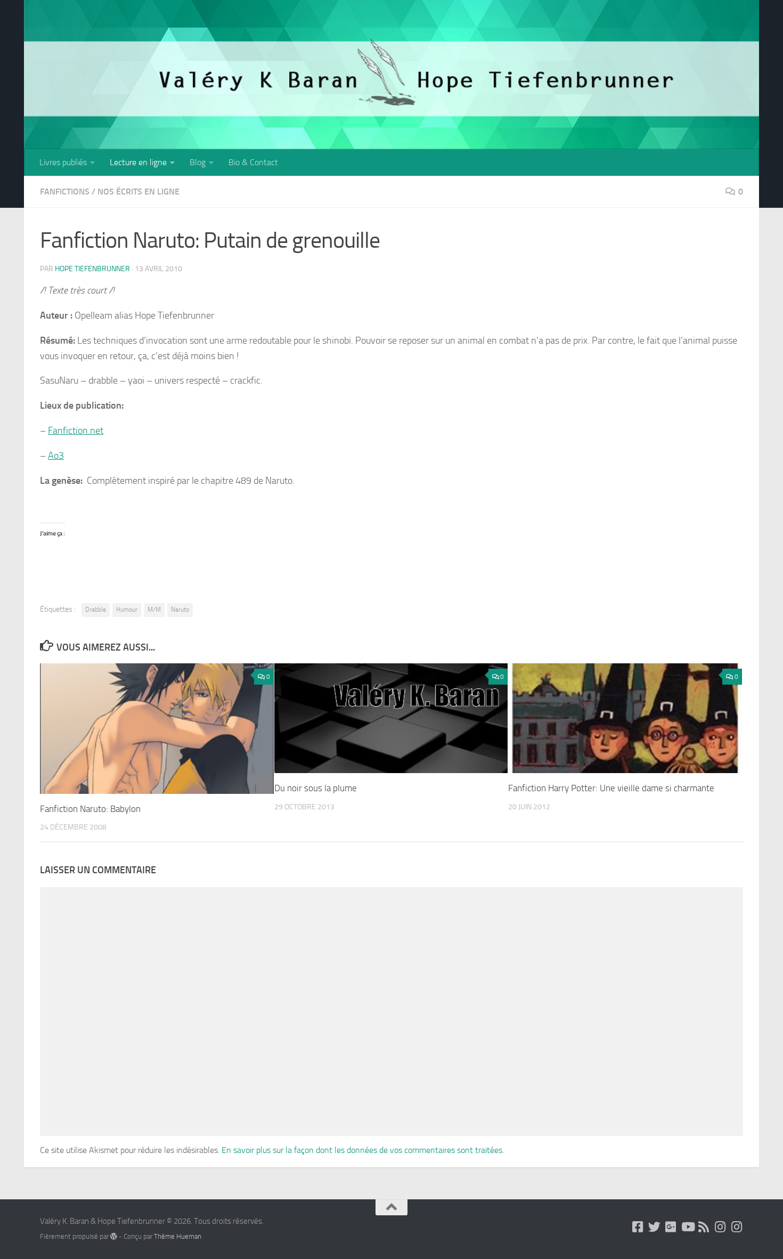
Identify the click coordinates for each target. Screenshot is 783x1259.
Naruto (180, 609)
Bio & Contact (253, 162)
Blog (198, 162)
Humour (126, 609)
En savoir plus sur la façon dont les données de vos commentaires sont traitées (362, 1150)
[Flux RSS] (704, 1227)
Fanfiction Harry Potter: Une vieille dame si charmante (611, 788)
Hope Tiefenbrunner (92, 268)
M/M (154, 609)
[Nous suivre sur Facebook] (638, 1227)
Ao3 (56, 455)
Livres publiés (63, 162)
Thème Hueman (177, 1236)
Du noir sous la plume (315, 788)
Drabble (95, 609)
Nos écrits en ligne (138, 191)
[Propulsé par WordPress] (113, 1236)
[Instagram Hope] (737, 1227)
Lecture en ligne (138, 162)
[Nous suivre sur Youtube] (687, 1227)
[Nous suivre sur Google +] (671, 1227)
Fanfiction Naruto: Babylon (90, 808)
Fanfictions (64, 191)
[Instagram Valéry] (720, 1227)
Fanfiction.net (75, 430)
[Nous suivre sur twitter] (654, 1227)
